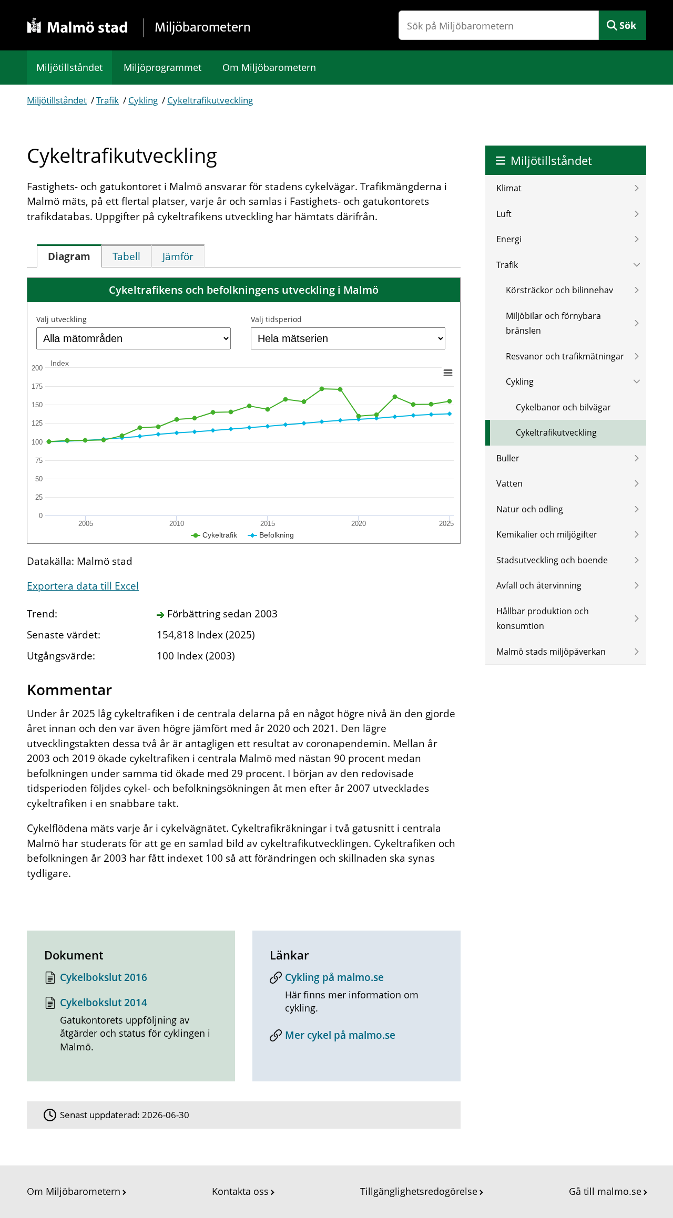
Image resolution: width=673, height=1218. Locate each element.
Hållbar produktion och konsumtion (542, 618)
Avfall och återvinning (539, 585)
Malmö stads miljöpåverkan (551, 651)
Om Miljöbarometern (269, 67)
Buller (507, 458)
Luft (504, 214)
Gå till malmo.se (605, 1191)
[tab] (69, 255)
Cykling (143, 100)
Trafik (107, 100)
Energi (509, 239)
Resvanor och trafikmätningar (565, 356)
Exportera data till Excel (83, 586)
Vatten (509, 483)
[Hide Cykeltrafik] (214, 535)
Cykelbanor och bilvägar (563, 407)
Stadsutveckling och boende (552, 560)
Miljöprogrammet (162, 67)
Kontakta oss (240, 1191)
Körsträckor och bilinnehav (559, 290)
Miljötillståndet (69, 67)
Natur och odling (529, 509)
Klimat (509, 188)
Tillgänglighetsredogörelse (418, 1191)
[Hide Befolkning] (271, 535)
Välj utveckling (61, 319)
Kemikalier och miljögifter (546, 534)
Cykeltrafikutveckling (210, 100)
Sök (627, 25)
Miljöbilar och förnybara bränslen (553, 323)
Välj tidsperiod (276, 319)
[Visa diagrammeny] (448, 372)
